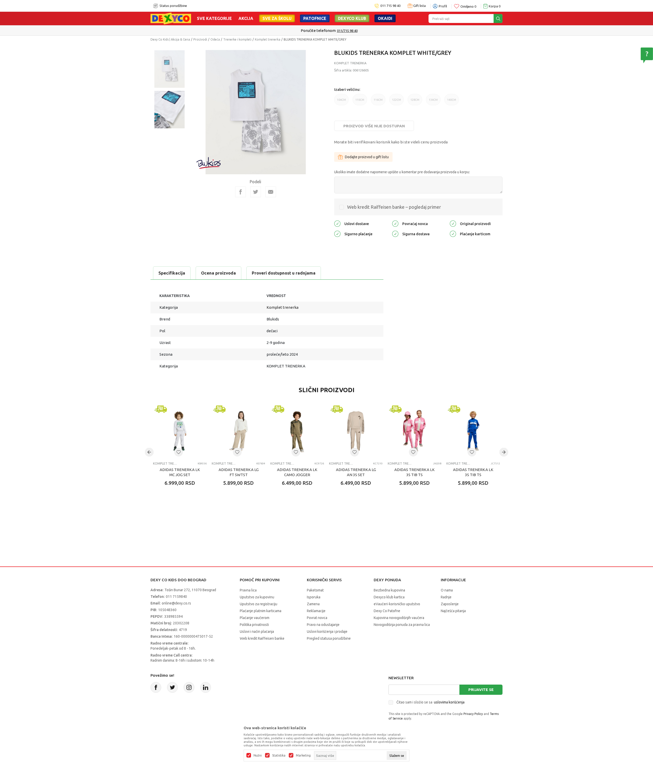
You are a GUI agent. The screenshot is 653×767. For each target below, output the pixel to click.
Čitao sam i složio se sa (430, 702)
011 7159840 (176, 597)
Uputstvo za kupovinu (257, 597)
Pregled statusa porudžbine (329, 638)
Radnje (446, 597)
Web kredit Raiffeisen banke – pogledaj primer (394, 206)
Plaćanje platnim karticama (260, 611)
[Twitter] (172, 687)
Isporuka (313, 597)
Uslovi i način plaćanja (257, 631)
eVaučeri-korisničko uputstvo (397, 604)
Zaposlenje (450, 604)
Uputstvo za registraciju (258, 604)
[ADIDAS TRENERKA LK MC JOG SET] (180, 431)
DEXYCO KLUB (352, 18)
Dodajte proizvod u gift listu (367, 157)
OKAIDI (385, 18)
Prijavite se (481, 689)
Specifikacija (171, 272)
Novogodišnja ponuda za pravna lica (402, 625)
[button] (178, 452)
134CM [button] (433, 101)
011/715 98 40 (344, 30)
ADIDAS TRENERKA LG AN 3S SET (356, 472)
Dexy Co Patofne (387, 611)
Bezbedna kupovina (389, 590)
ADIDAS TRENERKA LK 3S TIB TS (414, 472)
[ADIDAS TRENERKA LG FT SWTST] (238, 431)
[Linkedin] (205, 687)
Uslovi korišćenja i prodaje (327, 631)
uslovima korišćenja (449, 702)
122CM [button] (396, 101)
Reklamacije (316, 611)
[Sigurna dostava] (395, 233)
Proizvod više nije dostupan (374, 126)
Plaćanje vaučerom (254, 618)
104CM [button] (341, 101)
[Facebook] (240, 192)
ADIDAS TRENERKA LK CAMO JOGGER (297, 472)
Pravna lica (248, 590)
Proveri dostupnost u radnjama (284, 272)
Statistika (278, 755)
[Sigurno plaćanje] (337, 233)
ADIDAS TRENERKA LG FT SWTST (239, 472)
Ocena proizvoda (218, 272)
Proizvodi (200, 39)
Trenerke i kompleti (237, 39)
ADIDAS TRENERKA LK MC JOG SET (180, 472)
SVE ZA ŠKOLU (277, 18)
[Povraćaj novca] (395, 223)
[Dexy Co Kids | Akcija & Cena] (170, 18)
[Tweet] (255, 192)
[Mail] (271, 192)
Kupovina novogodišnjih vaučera (399, 618)
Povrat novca (317, 618)
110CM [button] (359, 101)
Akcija (245, 18)
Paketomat (315, 590)
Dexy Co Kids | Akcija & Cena (170, 39)
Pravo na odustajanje (323, 625)
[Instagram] (189, 687)
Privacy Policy (473, 713)
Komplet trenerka (267, 39)
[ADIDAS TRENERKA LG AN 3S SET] (356, 431)
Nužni (258, 755)
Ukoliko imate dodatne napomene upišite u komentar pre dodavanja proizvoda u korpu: (402, 172)
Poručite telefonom (315, 30)
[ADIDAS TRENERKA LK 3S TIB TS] (414, 431)
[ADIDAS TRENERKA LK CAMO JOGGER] (297, 431)
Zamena (313, 604)
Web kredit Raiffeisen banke (262, 638)
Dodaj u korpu (182, 513)
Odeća (215, 39)
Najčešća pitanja (453, 611)
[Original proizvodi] (453, 223)
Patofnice (314, 18)
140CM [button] (451, 101)
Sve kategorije (214, 18)
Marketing (303, 755)
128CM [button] (414, 101)
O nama (447, 590)
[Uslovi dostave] (337, 223)
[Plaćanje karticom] (453, 233)
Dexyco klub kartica (389, 597)
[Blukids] (209, 163)
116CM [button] (378, 101)
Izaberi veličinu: (347, 90)
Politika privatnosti (254, 625)
